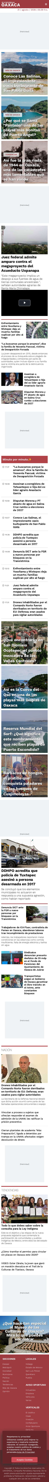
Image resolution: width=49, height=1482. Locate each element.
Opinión (6, 1391)
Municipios (8, 1374)
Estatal (6, 1364)
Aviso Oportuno (33, 1426)
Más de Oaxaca (12, 70)
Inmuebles (31, 1390)
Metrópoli (7, 1367)
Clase (28, 1416)
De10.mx (30, 1430)
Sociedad (7, 1371)
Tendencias (11, 155)
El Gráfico (30, 1413)
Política (6, 1378)
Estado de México (34, 1367)
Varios (28, 1400)
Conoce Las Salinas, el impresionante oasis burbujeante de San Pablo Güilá (23, 83)
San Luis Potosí (33, 1371)
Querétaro (30, 1374)
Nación (6, 1381)
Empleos (30, 1393)
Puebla (29, 1378)
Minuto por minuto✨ (17, 459)
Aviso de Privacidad (25, 1452)
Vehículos (30, 1397)
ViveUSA (30, 1419)
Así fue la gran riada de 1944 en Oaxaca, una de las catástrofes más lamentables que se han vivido (24, 169)
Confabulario (32, 1423)
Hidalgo (29, 1364)
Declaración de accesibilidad (25, 1464)
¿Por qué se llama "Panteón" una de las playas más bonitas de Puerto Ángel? (23, 127)
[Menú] (46, 4)
